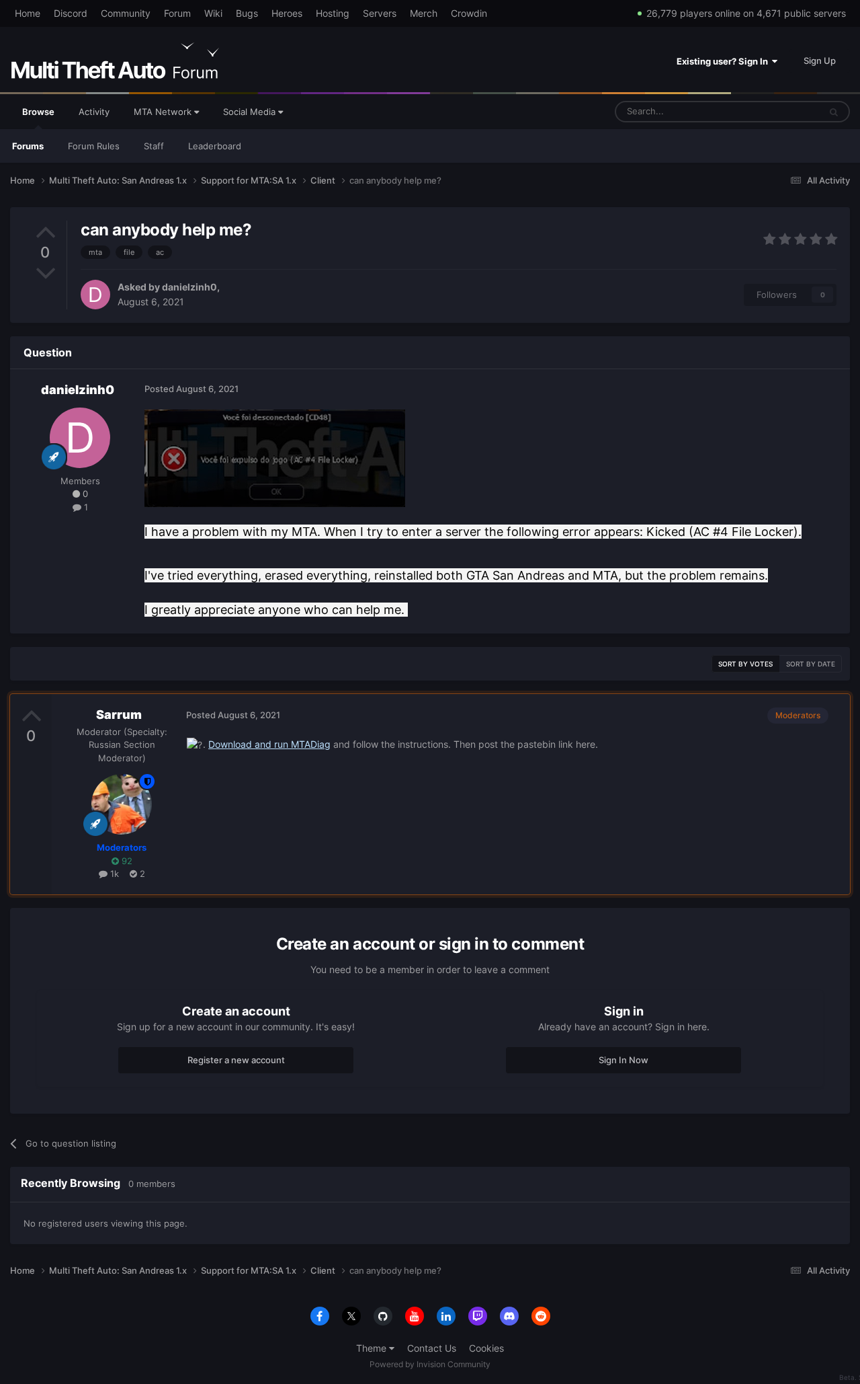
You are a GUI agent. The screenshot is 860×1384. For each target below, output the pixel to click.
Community (125, 13)
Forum (177, 13)
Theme (372, 1348)
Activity (94, 111)
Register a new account (236, 1059)
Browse (38, 111)
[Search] (834, 111)
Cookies (486, 1348)
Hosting (332, 13)
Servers (379, 13)
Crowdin (469, 13)
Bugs (247, 13)
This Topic (781, 111)
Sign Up (820, 60)
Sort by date (810, 664)
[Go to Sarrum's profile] (121, 804)
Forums (28, 146)
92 (125, 860)
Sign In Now (623, 1059)
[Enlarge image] (274, 457)
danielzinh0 (189, 287)
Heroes (286, 13)
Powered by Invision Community (430, 1364)
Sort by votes (745, 664)
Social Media (250, 111)
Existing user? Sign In (724, 61)
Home (27, 13)
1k (113, 873)
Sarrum (119, 714)
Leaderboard (214, 146)
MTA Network (164, 111)
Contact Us (431, 1348)
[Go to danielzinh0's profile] (95, 294)
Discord (70, 13)
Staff (154, 146)
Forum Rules (94, 146)
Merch (423, 13)
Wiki (213, 13)
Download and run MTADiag (269, 744)
